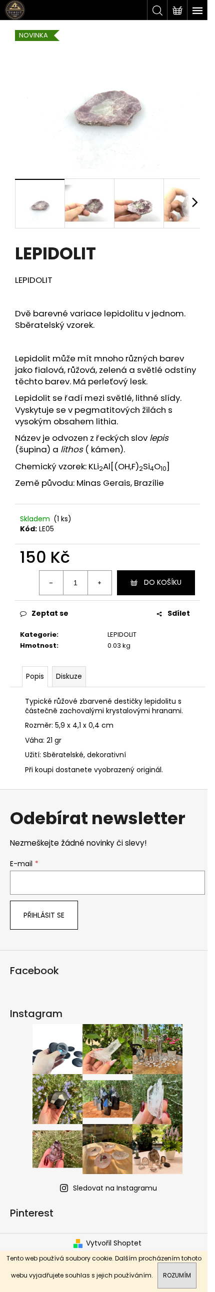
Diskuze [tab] (69, 676)
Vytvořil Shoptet (114, 1243)
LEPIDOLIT (122, 634)
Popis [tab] (35, 676)
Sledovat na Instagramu (115, 1188)
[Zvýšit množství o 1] (100, 583)
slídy (170, 398)
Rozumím (177, 1275)
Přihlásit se (44, 915)
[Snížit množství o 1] (52, 583)
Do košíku (163, 582)
